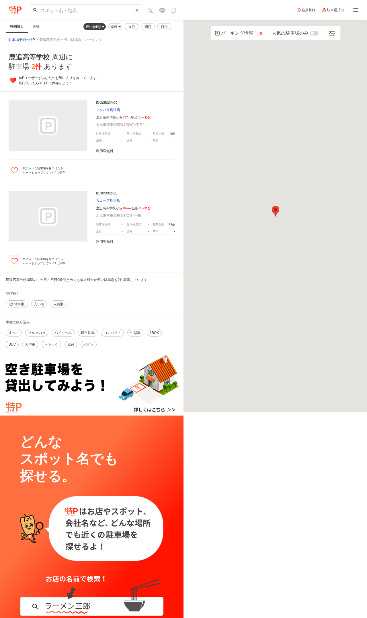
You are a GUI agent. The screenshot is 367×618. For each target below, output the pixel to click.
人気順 (58, 304)
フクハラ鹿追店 (108, 110)
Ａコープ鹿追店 (108, 200)
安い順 (39, 304)
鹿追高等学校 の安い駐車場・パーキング (70, 40)
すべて (14, 333)
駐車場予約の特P (22, 40)
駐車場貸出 (335, 10)
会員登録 (308, 10)
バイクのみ (63, 333)
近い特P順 (94, 27)
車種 (114, 27)
